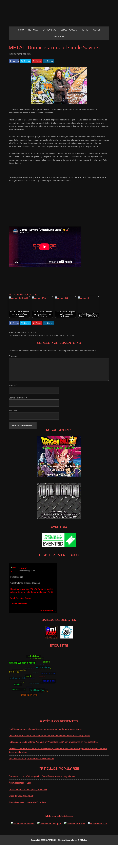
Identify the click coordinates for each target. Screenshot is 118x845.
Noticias (32, 333)
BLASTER (59, 15)
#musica (20, 598)
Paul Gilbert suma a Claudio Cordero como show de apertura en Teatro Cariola (45, 729)
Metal (24, 333)
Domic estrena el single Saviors (37, 335)
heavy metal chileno (64, 335)
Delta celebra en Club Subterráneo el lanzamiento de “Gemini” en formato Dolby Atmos (49, 735)
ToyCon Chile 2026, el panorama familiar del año (31, 758)
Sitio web (13, 410)
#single (28, 598)
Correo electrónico (18, 398)
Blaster (23, 568)
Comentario (15, 356)
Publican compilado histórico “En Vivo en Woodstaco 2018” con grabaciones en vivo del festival (53, 742)
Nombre (13, 385)
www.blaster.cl (19, 603)
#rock (12, 598)
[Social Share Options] (55, 610)
